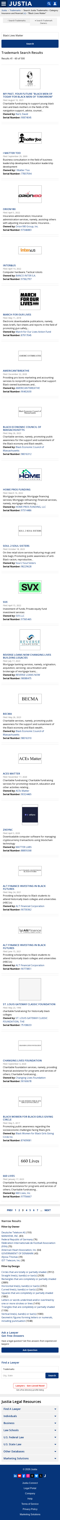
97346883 (26, 230)
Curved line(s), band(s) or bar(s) (18, 1289)
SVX (5, 602)
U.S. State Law (12, 1444)
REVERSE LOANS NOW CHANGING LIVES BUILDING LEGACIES (27, 656)
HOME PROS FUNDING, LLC (31, 506)
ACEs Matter (22, 790)
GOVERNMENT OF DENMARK (17, 1253)
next (48, 1210)
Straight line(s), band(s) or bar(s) (19, 1275)
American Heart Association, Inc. (18, 1250)
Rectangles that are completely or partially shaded (28, 1279)
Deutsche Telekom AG (13, 1232)
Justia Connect (30, 1483)
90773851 (26, 968)
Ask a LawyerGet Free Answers (12, 1334)
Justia (4, 10)
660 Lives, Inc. (23, 1193)
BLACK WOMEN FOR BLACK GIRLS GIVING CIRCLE (28, 1118)
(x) (24, 13)
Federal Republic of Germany (17, 1239)
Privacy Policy (30, 1509)
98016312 (26, 454)
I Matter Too (23, 170)
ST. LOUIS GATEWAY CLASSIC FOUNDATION (29, 1004)
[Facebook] (23, 1476)
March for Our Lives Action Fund (33, 331)
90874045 (26, 117)
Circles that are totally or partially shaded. (24, 1272)
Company (30, 1493)
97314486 (26, 510)
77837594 (26, 173)
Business (8, 1423)
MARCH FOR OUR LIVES (17, 314)
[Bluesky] (36, 1476)
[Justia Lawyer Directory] (45, 1476)
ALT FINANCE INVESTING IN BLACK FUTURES (24, 887)
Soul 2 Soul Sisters (26, 563)
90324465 (26, 794)
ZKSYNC (8, 829)
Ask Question (30, 1350)
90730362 (26, 909)
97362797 (26, 279)
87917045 (26, 335)
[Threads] (32, 1476)
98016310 (26, 738)
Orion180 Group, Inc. (27, 226)
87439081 (26, 1140)
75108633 (26, 1025)
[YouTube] (19, 1476)
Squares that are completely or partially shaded (27, 1293)
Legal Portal (30, 1488)
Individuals (10, 1416)
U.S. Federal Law (13, 1437)
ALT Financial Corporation (30, 906)
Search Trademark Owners (44, 21)
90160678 (26, 1081)
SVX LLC (20, 615)
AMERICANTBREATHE (16, 370)
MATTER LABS (24, 847)
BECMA (7, 713)
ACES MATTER (11, 773)
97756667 (26, 1196)
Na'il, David (22, 114)
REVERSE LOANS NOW (28, 674)
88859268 (26, 850)
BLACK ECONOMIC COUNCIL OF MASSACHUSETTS (22, 428)
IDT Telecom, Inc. (10, 1260)
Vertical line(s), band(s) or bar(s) (18, 1314)
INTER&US (9, 265)
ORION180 (9, 209)
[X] (40, 1476)
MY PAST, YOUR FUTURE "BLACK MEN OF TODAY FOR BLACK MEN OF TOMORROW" (28, 95)
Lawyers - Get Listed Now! (30, 1385)
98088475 (26, 678)
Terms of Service (30, 1504)
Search (30, 43)
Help (30, 1498)
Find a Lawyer (10, 1362)
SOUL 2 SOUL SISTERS (16, 545)
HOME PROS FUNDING (16, 489)
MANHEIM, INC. (10, 1236)
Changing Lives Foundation (31, 1077)
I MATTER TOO (12, 153)
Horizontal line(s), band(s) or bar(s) (20, 1286)
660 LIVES (9, 1175)
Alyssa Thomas (9, 1256)
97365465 (26, 619)
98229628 (26, 566)
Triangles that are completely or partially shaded (28, 1307)
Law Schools (11, 1430)
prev (10, 1210)
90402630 (26, 391)
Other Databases (13, 1451)
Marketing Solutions (16, 1458)
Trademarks (15, 10)
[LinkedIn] (15, 1476)
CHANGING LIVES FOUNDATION (22, 1060)
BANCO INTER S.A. (26, 275)
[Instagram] (28, 1476)
